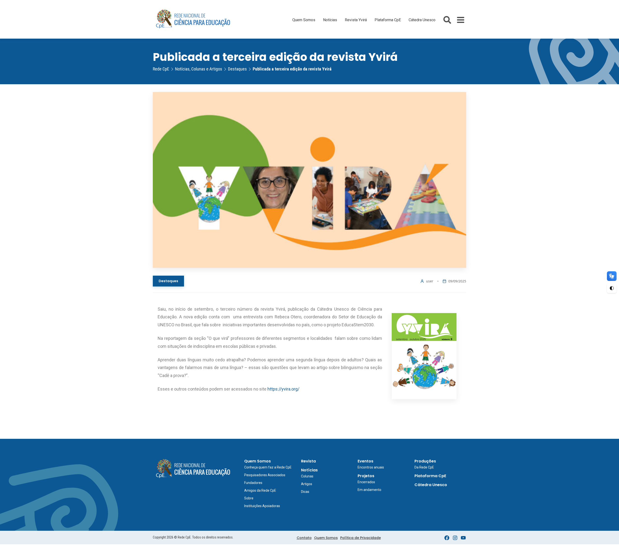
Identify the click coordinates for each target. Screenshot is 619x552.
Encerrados (366, 482)
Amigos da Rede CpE (260, 490)
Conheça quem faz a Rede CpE (268, 467)
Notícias (330, 20)
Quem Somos (303, 20)
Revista (308, 461)
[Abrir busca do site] (447, 20)
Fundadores (253, 483)
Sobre (248, 498)
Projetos (366, 476)
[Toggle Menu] (460, 20)
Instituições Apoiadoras (262, 506)
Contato (304, 537)
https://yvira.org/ (282, 388)
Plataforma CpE (388, 20)
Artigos (306, 484)
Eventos (365, 461)
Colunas (307, 476)
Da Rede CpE (424, 467)
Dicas (305, 492)
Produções (425, 461)
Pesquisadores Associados (264, 475)
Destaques (168, 281)
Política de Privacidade (360, 537)
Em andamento (369, 490)
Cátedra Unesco (422, 20)
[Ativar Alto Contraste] (612, 288)
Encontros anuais (371, 467)
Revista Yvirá (356, 20)
